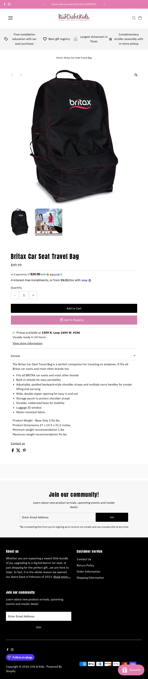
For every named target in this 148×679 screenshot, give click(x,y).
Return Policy (85, 565)
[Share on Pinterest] (24, 451)
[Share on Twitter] (18, 451)
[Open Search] (134, 18)
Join (112, 517)
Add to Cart (74, 308)
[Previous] (44, 4)
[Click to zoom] (136, 75)
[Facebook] (4, 4)
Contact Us (84, 559)
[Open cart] (140, 18)
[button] (74, 274)
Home (59, 57)
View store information (27, 343)
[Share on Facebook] (13, 451)
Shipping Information (90, 577)
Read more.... (62, 577)
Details (15, 356)
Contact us (18, 443)
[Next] (104, 4)
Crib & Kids (37, 666)
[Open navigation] (22, 17)
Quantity (16, 287)
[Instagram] (9, 4)
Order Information (88, 571)
